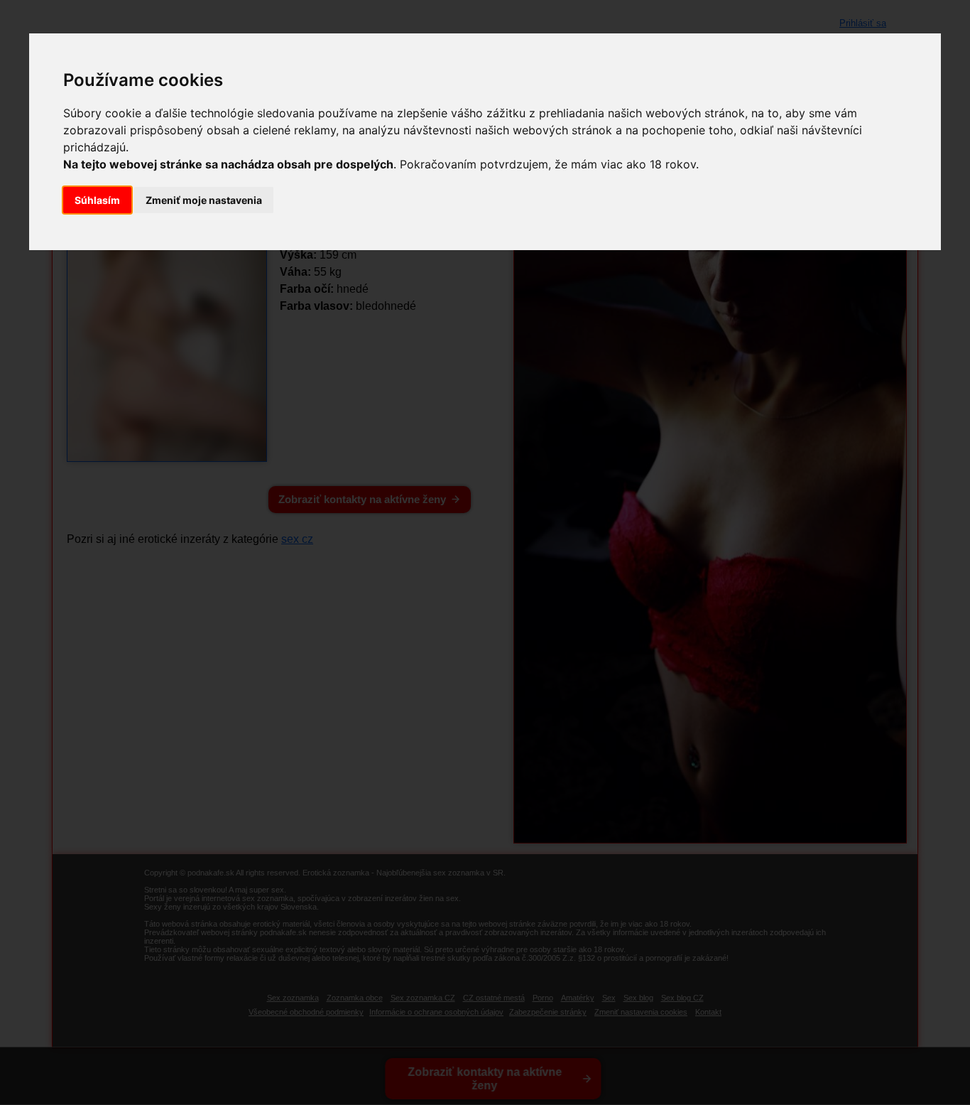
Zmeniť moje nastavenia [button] (204, 200)
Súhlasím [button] (97, 200)
